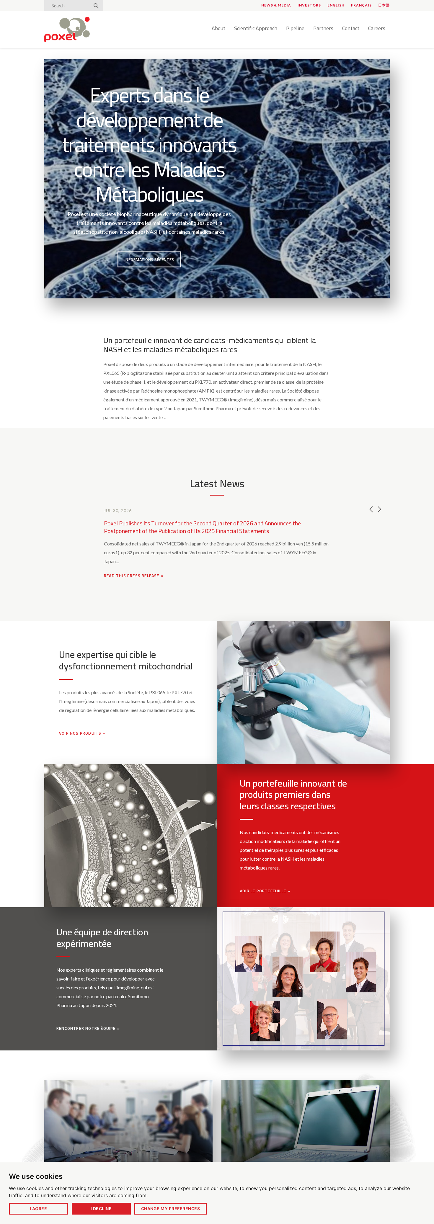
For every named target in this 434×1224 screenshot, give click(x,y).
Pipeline (295, 28)
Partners (323, 28)
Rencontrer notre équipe (86, 1028)
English (336, 5)
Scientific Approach (255, 28)
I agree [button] (38, 1208)
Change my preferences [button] (170, 1208)
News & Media (276, 5)
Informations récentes (149, 259)
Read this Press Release (134, 575)
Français (361, 5)
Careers (376, 28)
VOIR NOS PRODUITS (80, 733)
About (218, 28)
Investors (309, 5)
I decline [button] (101, 1208)
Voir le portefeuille (263, 891)
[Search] (96, 6)
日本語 (384, 5)
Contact (350, 28)
